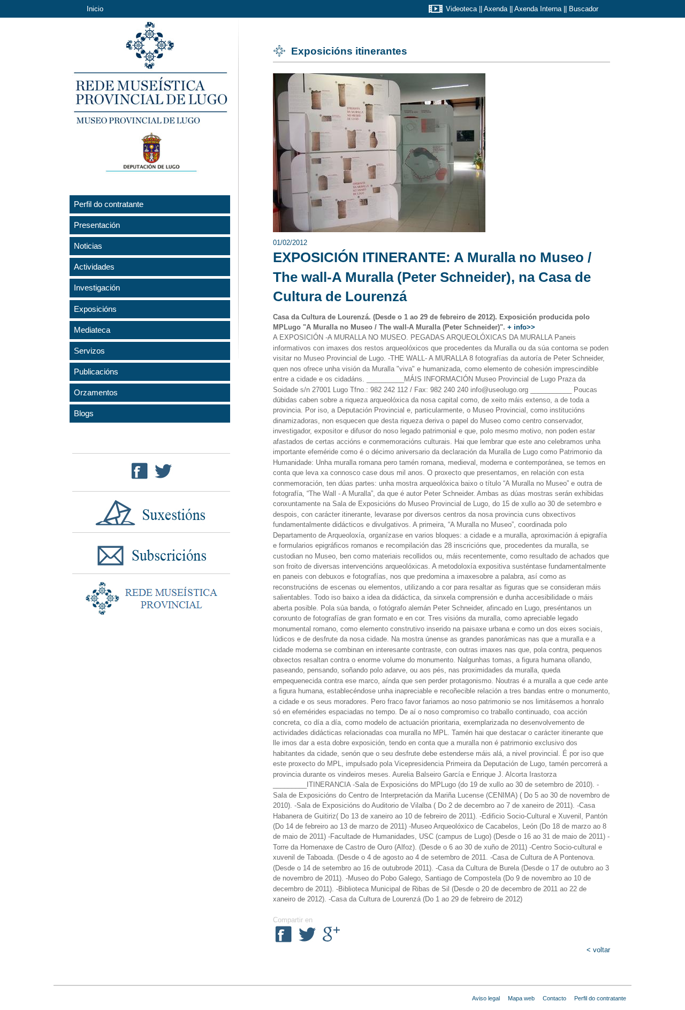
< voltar (598, 950)
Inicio (95, 9)
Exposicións (95, 308)
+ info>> (521, 327)
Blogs (84, 413)
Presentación (97, 224)
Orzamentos (96, 392)
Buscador (583, 9)
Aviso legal (486, 998)
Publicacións (96, 371)
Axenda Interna (537, 9)
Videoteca (461, 9)
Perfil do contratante (108, 204)
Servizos (89, 350)
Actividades (94, 266)
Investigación (97, 287)
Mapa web (521, 998)
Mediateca (92, 329)
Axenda (495, 9)
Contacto (554, 998)
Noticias (88, 245)
